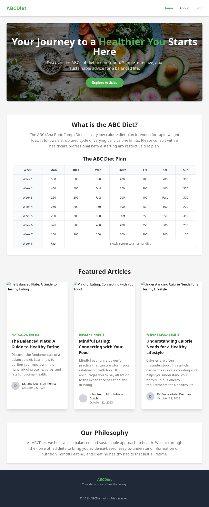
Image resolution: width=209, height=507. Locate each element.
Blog (199, 8)
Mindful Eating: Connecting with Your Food (101, 346)
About (184, 8)
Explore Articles (104, 82)
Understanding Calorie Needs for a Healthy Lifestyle (169, 346)
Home (168, 8)
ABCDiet (16, 8)
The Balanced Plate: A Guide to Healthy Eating (35, 344)
